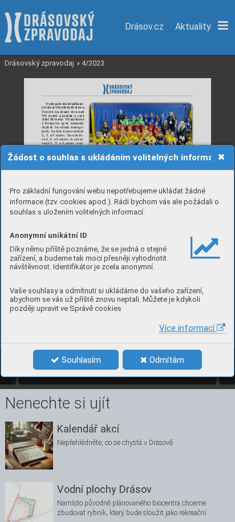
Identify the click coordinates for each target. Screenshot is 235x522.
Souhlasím (80, 360)
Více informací (188, 328)
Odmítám (165, 360)
